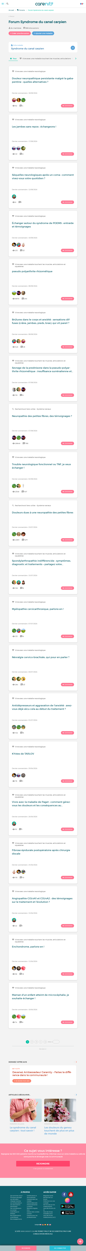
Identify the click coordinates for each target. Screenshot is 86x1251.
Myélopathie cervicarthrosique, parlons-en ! (38, 609)
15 (16, 829)
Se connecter (60, 1248)
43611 (17, 540)
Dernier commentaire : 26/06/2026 (24, 817)
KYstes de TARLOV (23, 753)
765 (26, 443)
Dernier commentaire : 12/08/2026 (24, 189)
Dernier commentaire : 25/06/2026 (24, 865)
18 (23, 974)
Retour (12, 16)
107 (25, 492)
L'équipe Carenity (15, 1201)
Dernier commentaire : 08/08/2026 (24, 286)
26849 (17, 443)
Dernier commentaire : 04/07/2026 (24, 672)
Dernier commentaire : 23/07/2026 (24, 527)
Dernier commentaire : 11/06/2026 (24, 961)
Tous (15, 58)
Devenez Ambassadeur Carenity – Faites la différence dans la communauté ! (42, 1074)
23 (24, 250)
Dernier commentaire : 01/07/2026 (24, 720)
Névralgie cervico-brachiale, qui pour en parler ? (40, 657)
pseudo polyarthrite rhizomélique (32, 271)
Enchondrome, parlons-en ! (28, 946)
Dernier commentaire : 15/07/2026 (24, 575)
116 (16, 395)
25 (24, 347)
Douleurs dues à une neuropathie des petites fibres (42, 512)
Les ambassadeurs (16, 1203)
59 (16, 974)
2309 (17, 492)
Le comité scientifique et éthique (14, 1211)
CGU (28, 1210)
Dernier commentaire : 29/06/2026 (24, 768)
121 (16, 154)
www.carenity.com (28, 1231)
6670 (17, 299)
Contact (29, 1213)
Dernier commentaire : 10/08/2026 (24, 238)
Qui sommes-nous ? (16, 1195)
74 (16, 1022)
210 (25, 299)
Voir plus (42, 1049)
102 (16, 733)
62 (16, 106)
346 (16, 347)
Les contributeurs (15, 1208)
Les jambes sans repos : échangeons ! (34, 126)
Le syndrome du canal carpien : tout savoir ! (23, 1129)
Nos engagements (16, 1219)
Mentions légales (32, 1208)
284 (16, 685)
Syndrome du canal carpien (27, 48)
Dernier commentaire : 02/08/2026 (24, 479)
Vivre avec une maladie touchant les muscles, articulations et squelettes (52, 58)
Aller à (50, 1042)
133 (16, 636)
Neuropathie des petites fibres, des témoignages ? (42, 416)
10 (23, 877)
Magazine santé (48, 1195)
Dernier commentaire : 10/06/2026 (24, 1009)
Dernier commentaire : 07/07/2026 (24, 624)
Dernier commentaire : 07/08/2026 (24, 382)
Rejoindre (43, 1163)
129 (16, 588)
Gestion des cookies (33, 1212)
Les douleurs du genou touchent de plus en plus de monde (59, 1130)
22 (16, 926)
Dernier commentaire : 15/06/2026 (24, 913)
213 (16, 250)
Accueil (11, 10)
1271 (26, 540)
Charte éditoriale (32, 1203)
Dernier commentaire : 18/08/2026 (24, 93)
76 (16, 781)
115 (16, 877)
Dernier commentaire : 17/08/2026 (24, 141)
